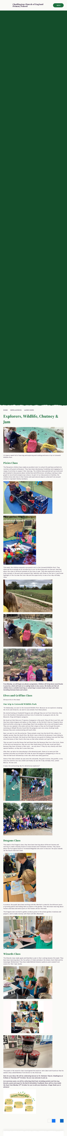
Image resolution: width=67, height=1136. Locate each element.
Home (5, 410)
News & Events (16, 410)
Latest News (29, 410)
